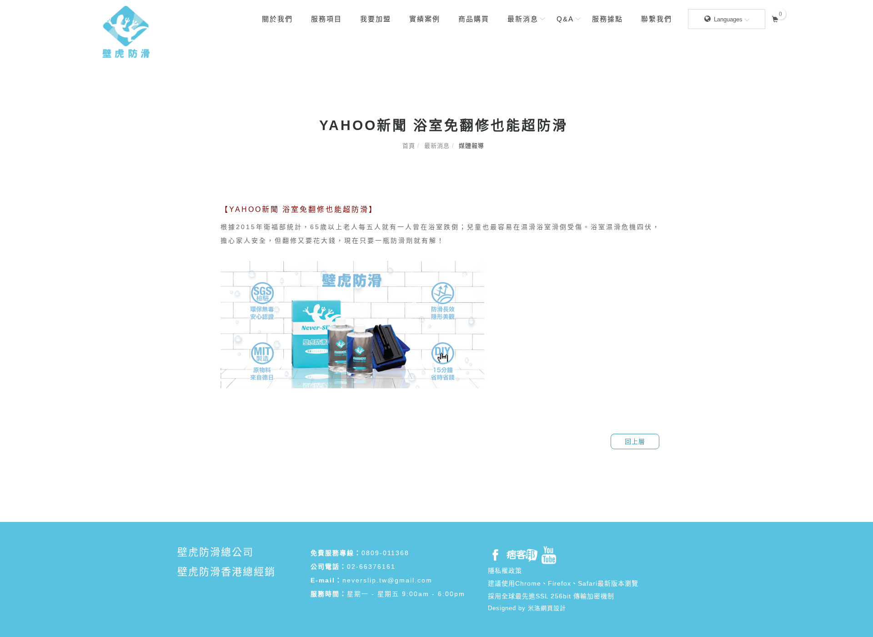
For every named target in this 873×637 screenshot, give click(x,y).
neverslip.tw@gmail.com (387, 580)
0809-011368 (385, 553)
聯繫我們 (656, 19)
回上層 (635, 441)
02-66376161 (371, 566)
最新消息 (522, 19)
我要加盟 (375, 19)
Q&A (565, 19)
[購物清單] (775, 18)
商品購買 (473, 19)
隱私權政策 (505, 570)
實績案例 (424, 19)
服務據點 (607, 19)
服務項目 (326, 19)
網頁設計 (553, 608)
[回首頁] (126, 32)
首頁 (408, 145)
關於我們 (277, 19)
